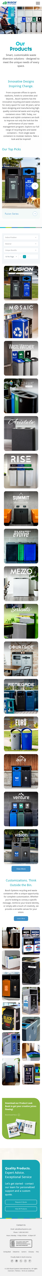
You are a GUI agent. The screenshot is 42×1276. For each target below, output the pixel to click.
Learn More (21, 918)
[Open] (38, 3)
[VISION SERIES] (21, 846)
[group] (21, 188)
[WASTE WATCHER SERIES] (21, 358)
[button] (35, 214)
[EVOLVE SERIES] (21, 546)
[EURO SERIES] (21, 734)
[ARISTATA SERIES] (21, 433)
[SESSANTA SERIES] (21, 621)
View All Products (21, 1209)
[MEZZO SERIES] (21, 583)
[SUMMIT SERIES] (21, 508)
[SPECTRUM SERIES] (21, 396)
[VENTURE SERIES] (21, 809)
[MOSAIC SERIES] (21, 320)
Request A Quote (21, 1202)
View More (21, 869)
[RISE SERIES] (21, 471)
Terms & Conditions (28, 1271)
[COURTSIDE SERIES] (21, 658)
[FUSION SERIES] (21, 283)
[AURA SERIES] (21, 771)
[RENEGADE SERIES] (21, 696)
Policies (17, 1271)
